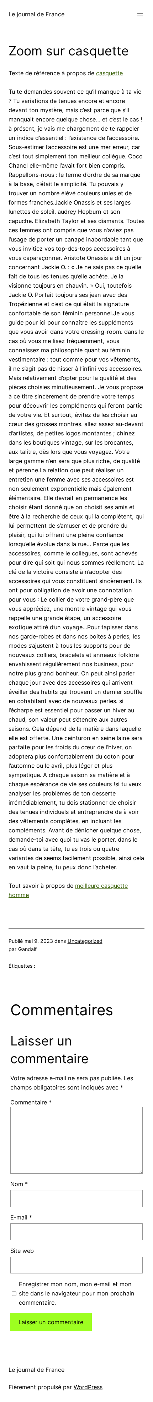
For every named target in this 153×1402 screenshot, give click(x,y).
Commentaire (31, 1102)
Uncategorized (85, 941)
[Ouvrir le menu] (140, 14)
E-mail (21, 1217)
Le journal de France (36, 14)
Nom (19, 1184)
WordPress (88, 1387)
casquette (109, 73)
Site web (22, 1250)
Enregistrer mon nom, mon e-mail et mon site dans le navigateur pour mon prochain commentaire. (76, 1293)
